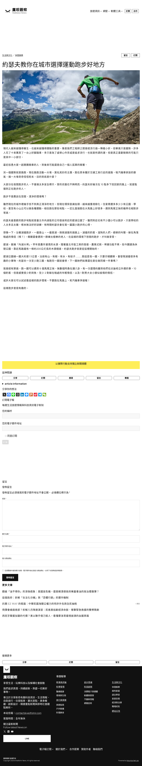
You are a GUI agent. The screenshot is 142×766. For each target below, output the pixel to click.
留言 (126, 55)
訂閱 (128, 11)
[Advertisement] (71, 34)
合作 (135, 11)
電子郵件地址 (7, 546)
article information (16, 383)
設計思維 (88, 682)
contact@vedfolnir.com (28, 713)
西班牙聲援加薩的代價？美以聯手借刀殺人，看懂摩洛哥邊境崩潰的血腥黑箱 (45, 615)
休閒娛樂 (19, 55)
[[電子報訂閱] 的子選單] (52, 749)
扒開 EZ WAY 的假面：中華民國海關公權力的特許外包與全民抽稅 (39, 603)
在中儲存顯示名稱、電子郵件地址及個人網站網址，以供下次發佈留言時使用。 (34, 570)
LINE (27, 738)
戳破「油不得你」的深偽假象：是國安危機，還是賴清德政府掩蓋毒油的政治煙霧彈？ (50, 591)
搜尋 (71, 378)
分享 (15, 378)
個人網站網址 (7, 558)
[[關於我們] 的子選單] (66, 749)
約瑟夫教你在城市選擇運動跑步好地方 (53, 64)
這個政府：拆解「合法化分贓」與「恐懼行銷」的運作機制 (35, 597)
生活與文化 (7, 55)
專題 (127, 378)
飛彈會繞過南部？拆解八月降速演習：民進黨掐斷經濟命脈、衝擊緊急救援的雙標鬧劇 (50, 609)
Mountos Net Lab (133, 760)
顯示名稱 (5, 534)
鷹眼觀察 (19, 9)
